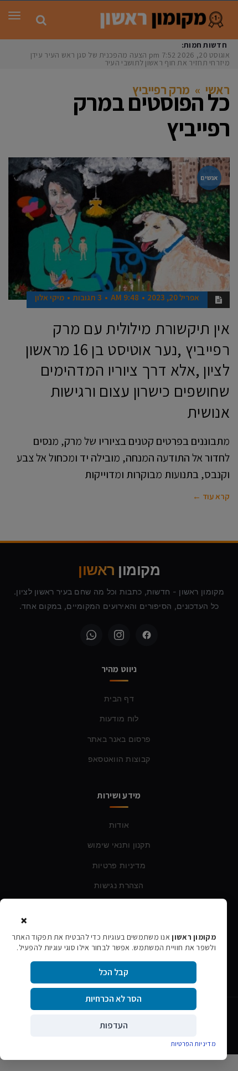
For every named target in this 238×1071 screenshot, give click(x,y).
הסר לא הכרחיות (113, 999)
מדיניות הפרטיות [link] (193, 1043)
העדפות (114, 1025)
